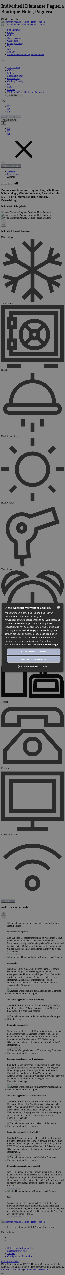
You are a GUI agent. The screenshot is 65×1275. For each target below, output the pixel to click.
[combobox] (58, 607)
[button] (32, 666)
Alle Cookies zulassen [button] (33, 651)
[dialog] (32, 637)
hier (7, 640)
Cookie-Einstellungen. (48, 644)
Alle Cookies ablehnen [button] (33, 659)
